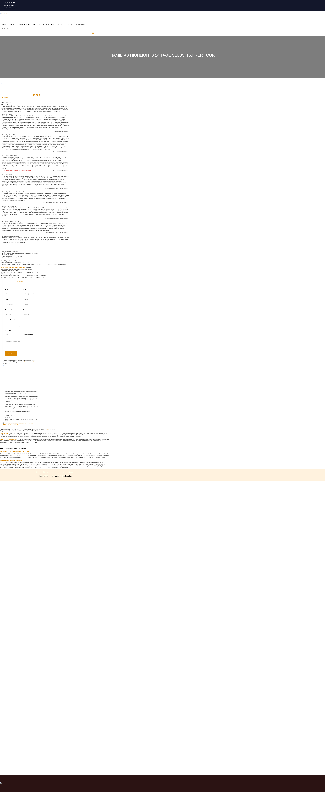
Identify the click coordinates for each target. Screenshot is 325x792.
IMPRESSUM (6, 29)
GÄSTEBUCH (80, 24)
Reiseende (26, 310)
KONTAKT (70, 24)
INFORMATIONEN (48, 24)
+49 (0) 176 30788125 (10, 5)
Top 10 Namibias (24, 24)
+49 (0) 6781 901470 (9, 2)
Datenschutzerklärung (30, 362)
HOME (4, 24)
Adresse (25, 299)
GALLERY (60, 24)
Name (6, 289)
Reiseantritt (8, 310)
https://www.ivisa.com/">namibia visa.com (13, 267)
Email (24, 289)
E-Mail (47, 429)
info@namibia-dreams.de (10, 8)
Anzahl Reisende (10, 320)
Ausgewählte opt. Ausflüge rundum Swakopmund (17, 170)
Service (8, 330)
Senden (11, 353)
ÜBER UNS (36, 24)
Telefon (7, 299)
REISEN (11, 24)
